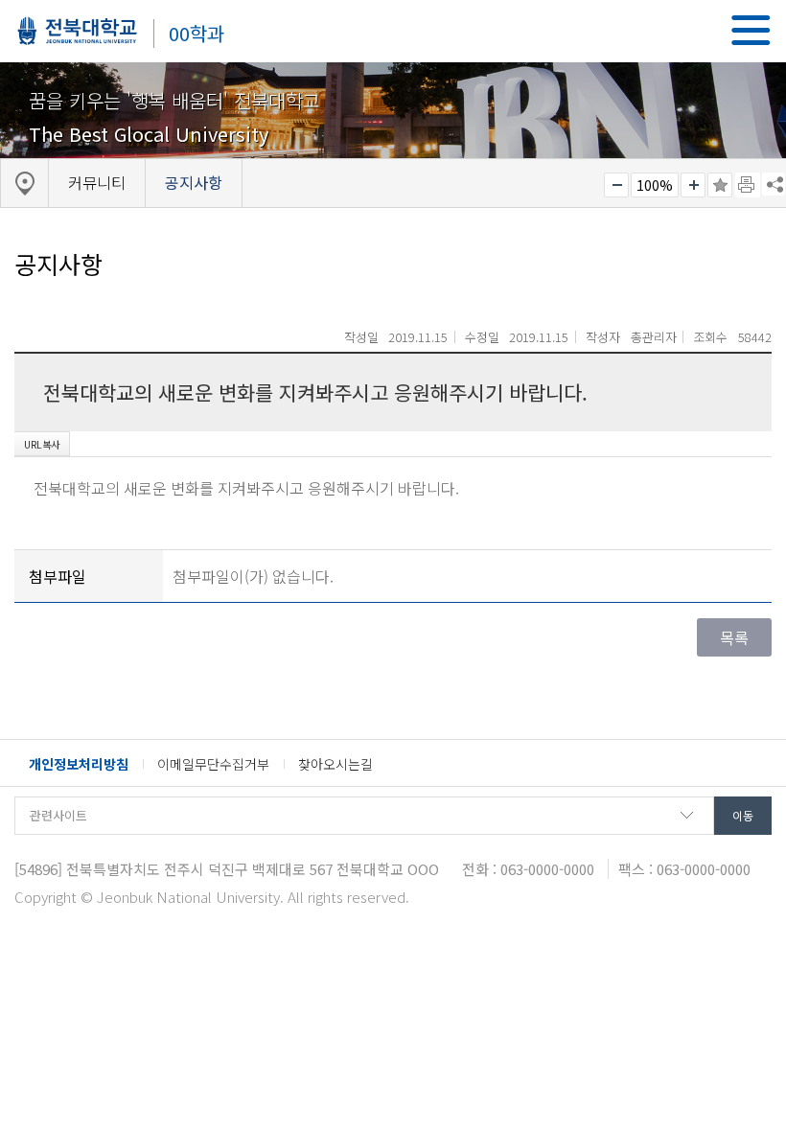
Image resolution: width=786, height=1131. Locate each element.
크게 (693, 185)
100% (654, 185)
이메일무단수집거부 (213, 763)
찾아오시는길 (335, 763)
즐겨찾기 (719, 185)
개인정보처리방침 (78, 763)
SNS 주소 (773, 184)
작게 (616, 185)
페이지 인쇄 (747, 185)
